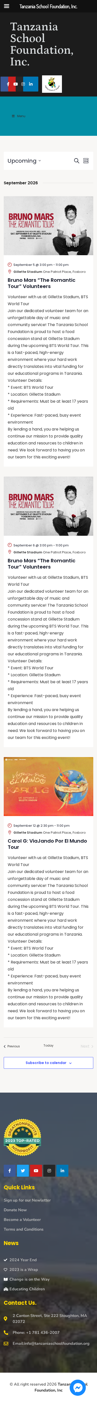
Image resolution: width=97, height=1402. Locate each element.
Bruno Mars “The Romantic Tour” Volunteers (41, 283)
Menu (21, 116)
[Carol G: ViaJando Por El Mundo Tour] (48, 786)
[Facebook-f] (8, 84)
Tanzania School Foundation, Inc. (41, 44)
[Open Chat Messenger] (78, 1388)
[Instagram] (23, 84)
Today (48, 1046)
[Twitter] (23, 1171)
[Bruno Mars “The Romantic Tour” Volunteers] (48, 225)
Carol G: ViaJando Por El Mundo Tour (47, 844)
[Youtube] (15, 84)
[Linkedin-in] (30, 84)
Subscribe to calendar (46, 1062)
